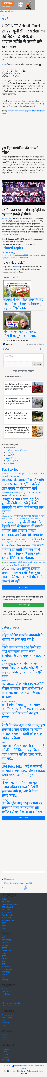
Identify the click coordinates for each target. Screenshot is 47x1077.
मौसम (3, 961)
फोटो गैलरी (5, 1022)
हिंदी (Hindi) (6, 901)
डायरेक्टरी (5, 979)
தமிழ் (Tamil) (6, 909)
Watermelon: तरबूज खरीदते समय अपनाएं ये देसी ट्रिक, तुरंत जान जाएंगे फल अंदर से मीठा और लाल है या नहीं (23, 575)
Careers (4, 1039)
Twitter (4, 1051)
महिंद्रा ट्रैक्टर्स (10, 452)
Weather (5, 680)
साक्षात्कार (5, 945)
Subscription (6, 991)
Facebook (5, 1049)
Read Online (6, 988)
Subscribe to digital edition (12, 1005)
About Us (5, 1034)
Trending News (7, 252)
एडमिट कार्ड (27, 101)
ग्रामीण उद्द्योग (6, 966)
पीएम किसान (10, 463)
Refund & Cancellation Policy (32, 1067)
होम (12, 879)
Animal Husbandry (8, 701)
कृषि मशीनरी (10, 455)
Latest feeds (11, 627)
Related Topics (12, 248)
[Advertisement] (23, 845)
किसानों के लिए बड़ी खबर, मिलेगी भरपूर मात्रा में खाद (19, 334)
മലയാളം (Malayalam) (10, 904)
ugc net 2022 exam (25, 255)
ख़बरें (30, 883)
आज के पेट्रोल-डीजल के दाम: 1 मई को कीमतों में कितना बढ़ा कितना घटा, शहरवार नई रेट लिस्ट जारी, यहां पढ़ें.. (23, 752)
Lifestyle (5, 799)
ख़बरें (5, 19)
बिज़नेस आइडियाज (12, 460)
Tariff (4, 996)
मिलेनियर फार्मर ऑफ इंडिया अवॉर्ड (16, 450)
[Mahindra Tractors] (8, 11)
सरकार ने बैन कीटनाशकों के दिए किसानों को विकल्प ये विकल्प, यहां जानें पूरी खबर (23, 304)
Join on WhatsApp (23, 604)
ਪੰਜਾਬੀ (4, 923)
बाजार (3, 964)
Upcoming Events (8, 1015)
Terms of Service (20, 1065)
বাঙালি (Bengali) (7, 912)
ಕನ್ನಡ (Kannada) (7, 915)
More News (23, 817)
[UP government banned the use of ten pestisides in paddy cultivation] (17, 288)
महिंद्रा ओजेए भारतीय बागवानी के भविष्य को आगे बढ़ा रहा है (22, 637)
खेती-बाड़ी (5, 958)
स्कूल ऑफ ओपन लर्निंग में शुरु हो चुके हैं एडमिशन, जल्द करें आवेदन (23, 112)
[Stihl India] (17, 4)
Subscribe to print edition (11, 1003)
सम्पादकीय (5, 974)
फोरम (3, 1020)
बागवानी (4, 948)
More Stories (23, 587)
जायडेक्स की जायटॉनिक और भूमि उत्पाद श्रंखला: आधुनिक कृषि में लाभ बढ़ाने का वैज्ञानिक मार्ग (23, 484)
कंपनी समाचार (6, 940)
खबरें (3, 937)
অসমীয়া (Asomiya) (8, 920)
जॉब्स (25, 889)
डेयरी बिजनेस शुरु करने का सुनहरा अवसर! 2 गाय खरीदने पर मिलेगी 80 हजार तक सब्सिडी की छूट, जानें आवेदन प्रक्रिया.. (23, 731)
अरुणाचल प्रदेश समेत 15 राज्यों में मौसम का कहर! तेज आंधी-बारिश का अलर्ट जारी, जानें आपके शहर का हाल (22, 690)
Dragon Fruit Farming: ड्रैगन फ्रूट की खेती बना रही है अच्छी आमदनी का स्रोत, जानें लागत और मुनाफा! (23, 505)
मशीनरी (4, 956)
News (4, 631)
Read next (10, 277)
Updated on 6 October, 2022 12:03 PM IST (23, 64)
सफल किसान (10, 447)
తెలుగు (4, 925)
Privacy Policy (8, 1065)
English (4, 899)
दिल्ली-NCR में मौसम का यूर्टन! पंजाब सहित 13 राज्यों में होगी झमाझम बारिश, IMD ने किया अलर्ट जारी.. (21, 789)
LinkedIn (5, 1054)
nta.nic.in (5, 234)
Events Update (7, 1017)
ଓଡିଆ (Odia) (6, 917)
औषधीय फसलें (6, 950)
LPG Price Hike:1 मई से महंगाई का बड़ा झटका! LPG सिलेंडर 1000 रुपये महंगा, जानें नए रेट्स (23, 771)
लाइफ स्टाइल (6, 972)
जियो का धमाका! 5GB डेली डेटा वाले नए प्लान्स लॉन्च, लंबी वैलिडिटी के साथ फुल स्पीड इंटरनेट (23, 651)
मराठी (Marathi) (7, 907)
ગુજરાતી (5, 928)
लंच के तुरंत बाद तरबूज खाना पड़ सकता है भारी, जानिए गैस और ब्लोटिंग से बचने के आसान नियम (22, 807)
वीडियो (4, 1025)
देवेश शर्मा (5, 64)
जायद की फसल (11, 458)
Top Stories (10, 470)
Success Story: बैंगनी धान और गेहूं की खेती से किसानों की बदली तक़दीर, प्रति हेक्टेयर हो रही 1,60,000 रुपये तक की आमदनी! (22, 528)
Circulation (6, 994)
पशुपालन (4, 953)
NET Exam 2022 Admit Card (17, 257)
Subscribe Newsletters (23, 619)
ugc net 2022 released (10, 255)
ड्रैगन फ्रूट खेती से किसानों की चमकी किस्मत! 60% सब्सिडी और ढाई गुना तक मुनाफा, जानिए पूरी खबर (23, 670)
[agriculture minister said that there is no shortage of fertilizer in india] (17, 320)
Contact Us (6, 1037)
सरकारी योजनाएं (7, 969)
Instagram (5, 1057)
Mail (32, 269)
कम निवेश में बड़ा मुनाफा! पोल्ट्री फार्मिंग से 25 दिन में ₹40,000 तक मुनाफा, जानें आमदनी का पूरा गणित (23, 711)
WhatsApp (5, 1059)
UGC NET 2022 (7, 218)
